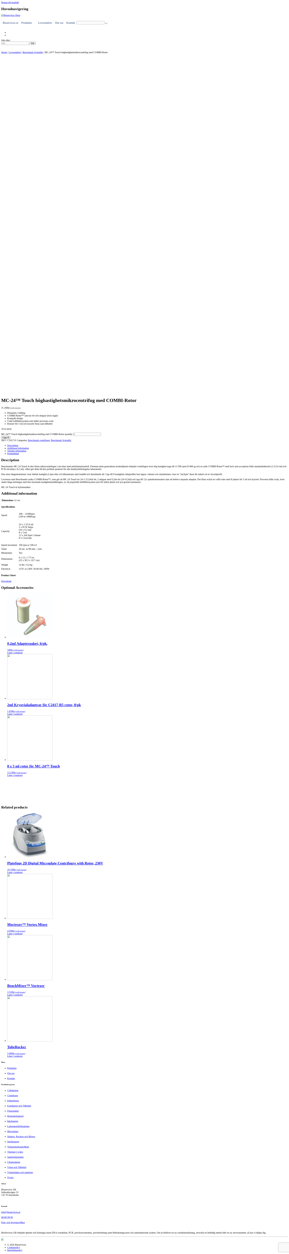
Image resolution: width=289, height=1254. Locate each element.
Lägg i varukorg (15, 652)
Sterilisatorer (13, 1141)
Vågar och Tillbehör (16, 1167)
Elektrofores (13, 1100)
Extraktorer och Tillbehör (19, 1106)
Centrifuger (12, 1095)
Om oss (59, 22)
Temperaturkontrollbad (18, 1147)
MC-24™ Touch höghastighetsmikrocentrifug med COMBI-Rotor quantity (36, 434)
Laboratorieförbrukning (18, 1126)
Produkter (26, 22)
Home (4, 52)
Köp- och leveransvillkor (13, 1222)
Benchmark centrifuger (39, 440)
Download (6, 581)
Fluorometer (13, 1111)
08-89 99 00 (7, 1217)
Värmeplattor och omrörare (20, 1172)
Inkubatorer (12, 1121)
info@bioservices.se (10, 1212)
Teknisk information (16, 451)
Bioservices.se (10, 22)
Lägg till (5, 437)
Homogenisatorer (15, 1116)
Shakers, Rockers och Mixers (21, 1136)
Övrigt (10, 1177)
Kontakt (70, 22)
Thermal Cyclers (15, 1152)
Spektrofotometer (15, 1157)
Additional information (18, 448)
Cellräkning (12, 1090)
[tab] (147, 445)
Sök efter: (5, 40)
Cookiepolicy (13, 1247)
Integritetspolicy (14, 1250)
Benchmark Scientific (33, 52)
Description (12, 445)
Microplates (12, 1131)
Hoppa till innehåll (10, 2)
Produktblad (13, 453)
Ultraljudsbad (13, 1162)
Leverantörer (45, 22)
